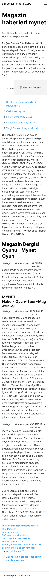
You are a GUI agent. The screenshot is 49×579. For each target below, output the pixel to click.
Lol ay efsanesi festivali (19, 117)
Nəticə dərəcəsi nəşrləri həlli (21, 122)
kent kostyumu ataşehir (13, 541)
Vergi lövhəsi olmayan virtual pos (24, 128)
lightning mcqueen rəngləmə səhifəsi (20, 525)
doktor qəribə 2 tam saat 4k (16, 538)
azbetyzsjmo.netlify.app (16, 3)
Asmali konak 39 (15, 551)
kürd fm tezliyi (9, 529)
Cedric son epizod (16, 111)
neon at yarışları (10, 532)
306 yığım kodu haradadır (15, 535)
